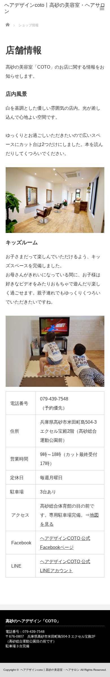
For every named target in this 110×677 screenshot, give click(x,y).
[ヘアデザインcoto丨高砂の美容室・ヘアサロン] (57, 8)
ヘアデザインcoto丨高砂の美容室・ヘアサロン (50, 669)
